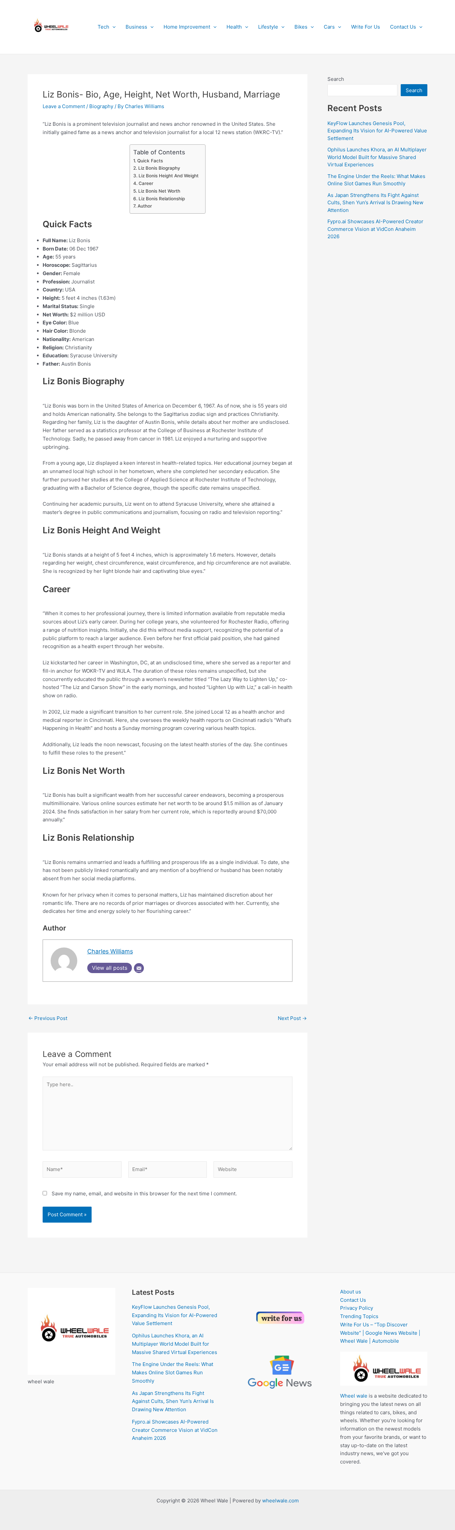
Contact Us (403, 27)
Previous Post (47, 1018)
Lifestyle (268, 27)
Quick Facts (150, 160)
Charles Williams (110, 951)
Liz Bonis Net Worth (159, 191)
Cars (329, 27)
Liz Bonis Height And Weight (169, 175)
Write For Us (365, 27)
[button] (112, 27)
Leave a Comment (64, 106)
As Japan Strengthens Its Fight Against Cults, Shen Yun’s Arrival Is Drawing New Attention (375, 202)
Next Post (292, 1018)
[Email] (139, 968)
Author (145, 206)
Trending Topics (359, 1316)
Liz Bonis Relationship (162, 198)
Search (335, 79)
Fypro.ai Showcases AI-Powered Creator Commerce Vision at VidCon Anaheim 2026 (375, 229)
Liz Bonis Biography (159, 168)
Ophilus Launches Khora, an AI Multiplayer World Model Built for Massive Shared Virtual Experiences (377, 157)
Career (146, 183)
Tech (103, 27)
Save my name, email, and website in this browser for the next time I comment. (144, 1193)
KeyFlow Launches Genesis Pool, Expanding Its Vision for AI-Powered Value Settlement (377, 130)
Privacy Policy (356, 1308)
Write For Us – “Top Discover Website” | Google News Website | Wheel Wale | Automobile (380, 1332)
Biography (101, 106)
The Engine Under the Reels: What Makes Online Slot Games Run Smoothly (172, 1372)
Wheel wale (353, 1396)
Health (234, 27)
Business (136, 27)
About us (350, 1291)
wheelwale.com (280, 1500)
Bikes (300, 27)
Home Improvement (187, 27)
